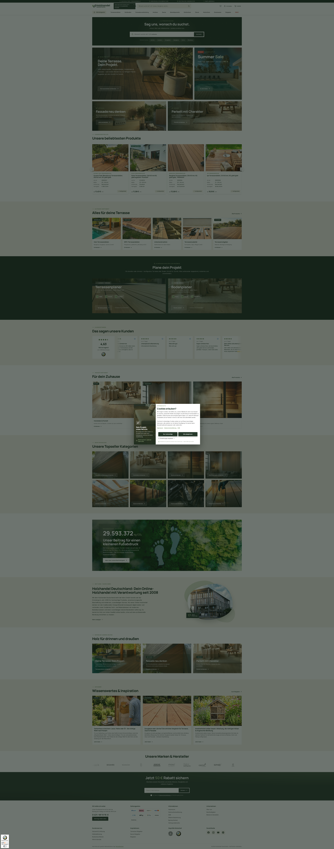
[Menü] (8, 836)
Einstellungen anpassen (166, 438)
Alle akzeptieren (188, 434)
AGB (179, 428)
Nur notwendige (168, 434)
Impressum (160, 428)
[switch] (5, 846)
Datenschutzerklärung (170, 428)
